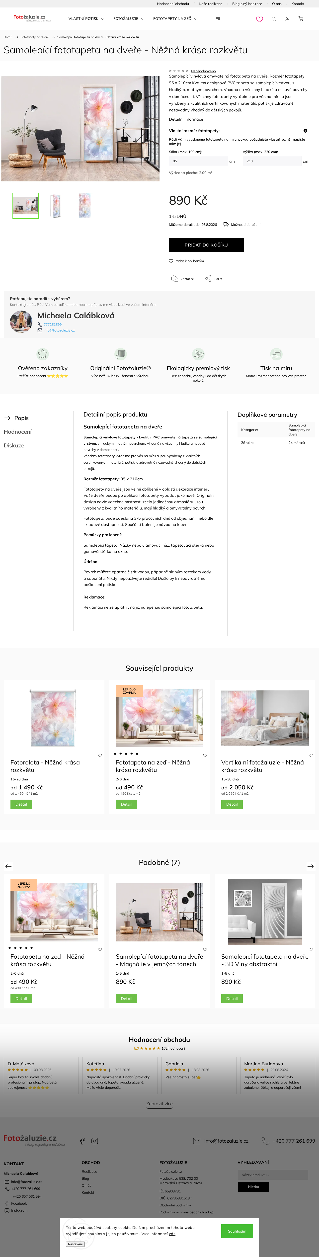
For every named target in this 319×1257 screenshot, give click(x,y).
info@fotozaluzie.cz (59, 330)
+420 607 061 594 (27, 1196)
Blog (85, 1178)
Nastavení (75, 1244)
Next (311, 866)
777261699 (53, 324)
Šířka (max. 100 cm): (185, 152)
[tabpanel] (54, 747)
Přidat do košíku (206, 245)
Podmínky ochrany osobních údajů (187, 1212)
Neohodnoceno (203, 71)
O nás (277, 3)
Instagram (94, 1141)
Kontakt (298, 3)
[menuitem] (86, 18)
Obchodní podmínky (175, 1205)
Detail (21, 804)
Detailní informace (186, 119)
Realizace (89, 1171)
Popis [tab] (21, 417)
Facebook (82, 1141)
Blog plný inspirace (247, 3)
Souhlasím (237, 1231)
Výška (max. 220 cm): (260, 152)
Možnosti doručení (245, 224)
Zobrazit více (159, 1103)
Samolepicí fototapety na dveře (299, 429)
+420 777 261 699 (294, 1141)
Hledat (253, 1187)
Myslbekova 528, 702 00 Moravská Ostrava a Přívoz (181, 1180)
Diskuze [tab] (14, 445)
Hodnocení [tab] (17, 431)
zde (172, 1233)
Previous (9, 866)
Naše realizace (210, 3)
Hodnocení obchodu (173, 3)
